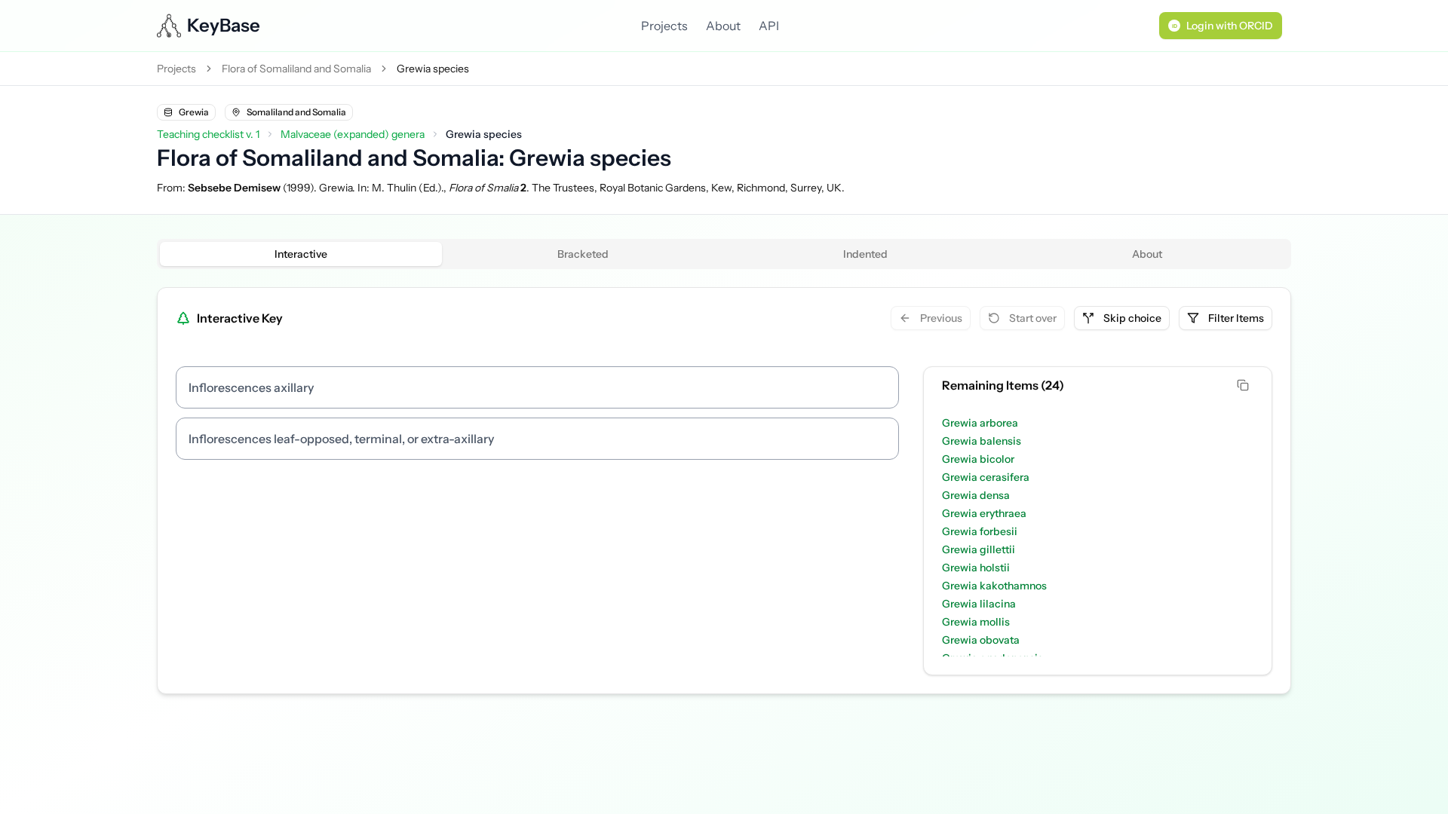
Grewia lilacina (979, 603)
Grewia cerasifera (985, 477)
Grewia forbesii (979, 531)
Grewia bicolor (978, 459)
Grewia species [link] (433, 68)
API (769, 25)
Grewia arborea (980, 423)
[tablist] (724, 254)
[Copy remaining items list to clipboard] (1244, 385)
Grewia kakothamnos (994, 585)
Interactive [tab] (301, 254)
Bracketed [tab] (583, 254)
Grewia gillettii (978, 549)
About (723, 25)
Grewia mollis (976, 622)
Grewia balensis (981, 441)
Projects (664, 25)
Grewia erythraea (984, 513)
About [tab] (1147, 254)
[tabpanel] (724, 490)
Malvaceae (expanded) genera (353, 134)
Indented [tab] (865, 254)
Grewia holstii (976, 567)
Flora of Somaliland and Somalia (296, 68)
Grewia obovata (981, 640)
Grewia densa (976, 495)
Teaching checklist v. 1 (208, 134)
